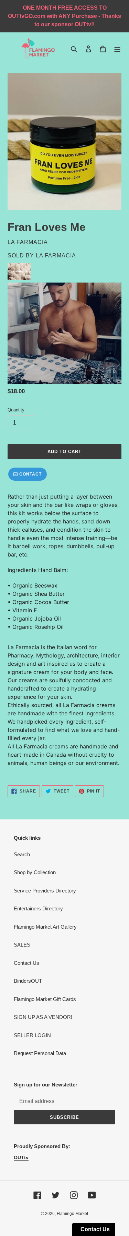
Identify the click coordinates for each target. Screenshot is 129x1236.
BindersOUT (28, 981)
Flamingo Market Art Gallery (45, 927)
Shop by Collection (35, 872)
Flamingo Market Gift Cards (45, 999)
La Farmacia (56, 255)
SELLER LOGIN (32, 1035)
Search (22, 854)
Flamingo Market (72, 1213)
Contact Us (26, 963)
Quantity (16, 409)
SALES (22, 945)
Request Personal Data (40, 1053)
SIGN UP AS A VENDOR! (43, 1017)
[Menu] (117, 48)
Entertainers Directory (38, 908)
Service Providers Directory (45, 890)
